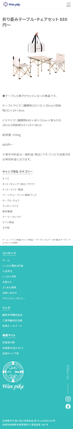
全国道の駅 (8, 342)
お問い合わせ (9, 292)
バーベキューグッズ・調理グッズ (19, 195)
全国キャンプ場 (10, 353)
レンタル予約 (9, 276)
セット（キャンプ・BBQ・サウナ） (18, 184)
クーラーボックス (11, 216)
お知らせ (7, 282)
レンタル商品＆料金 (12, 265)
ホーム (6, 260)
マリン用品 (8, 222)
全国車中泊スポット (13, 348)
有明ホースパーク (12, 326)
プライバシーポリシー (13, 298)
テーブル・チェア (11, 200)
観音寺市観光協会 (12, 314)
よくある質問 (9, 287)
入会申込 (7, 271)
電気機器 (7, 211)
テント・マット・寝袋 (12, 189)
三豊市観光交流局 (12, 320)
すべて (5, 178)
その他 (6, 227)
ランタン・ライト (10, 206)
